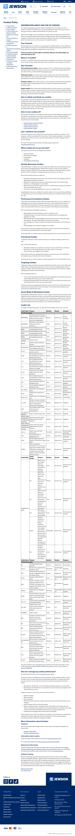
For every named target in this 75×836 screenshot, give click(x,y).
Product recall (7, 804)
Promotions (6, 806)
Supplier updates (7, 814)
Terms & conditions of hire (44, 807)
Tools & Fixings (27, 12)
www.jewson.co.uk (33, 28)
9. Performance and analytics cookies (13, 48)
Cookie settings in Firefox (31, 124)
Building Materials (6, 12)
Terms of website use (43, 810)
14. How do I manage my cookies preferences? (11, 62)
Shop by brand (7, 811)
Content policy (41, 795)
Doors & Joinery (20, 12)
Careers (23, 797)
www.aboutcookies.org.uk (28, 144)
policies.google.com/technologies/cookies (48, 741)
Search (30, 6)
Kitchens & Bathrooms (62, 12)
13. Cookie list (10, 59)
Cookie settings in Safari (30, 128)
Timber (13, 12)
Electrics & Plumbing (44, 12)
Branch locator (7, 795)
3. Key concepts (10, 29)
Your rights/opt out (26, 770)
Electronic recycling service (28, 810)
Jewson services (25, 802)
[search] (32, 6)
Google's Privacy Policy (30, 731)
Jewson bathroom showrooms (28, 807)
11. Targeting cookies (11, 54)
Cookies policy (41, 797)
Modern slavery (42, 800)
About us (23, 795)
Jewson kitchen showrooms (28, 805)
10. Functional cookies (12, 52)
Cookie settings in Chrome (31, 126)
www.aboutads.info (58, 751)
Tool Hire (70, 12)
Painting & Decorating (35, 12)
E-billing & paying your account (11, 802)
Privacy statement (42, 802)
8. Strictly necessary (11, 45)
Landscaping (54, 12)
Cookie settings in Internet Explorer (33, 123)
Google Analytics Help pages (31, 733)
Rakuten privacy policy (27, 768)
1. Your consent (10, 26)
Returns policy (7, 809)
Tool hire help (7, 816)
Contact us (23, 800)
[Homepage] (59, 779)
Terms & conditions (43, 805)
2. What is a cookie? (11, 27)
